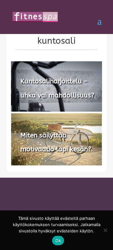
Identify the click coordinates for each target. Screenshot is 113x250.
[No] (105, 230)
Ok (58, 240)
